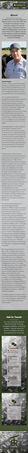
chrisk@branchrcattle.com (15, 383)
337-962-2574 (13, 369)
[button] (11, 5)
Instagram (11, 416)
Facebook (11, 410)
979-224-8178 (13, 380)
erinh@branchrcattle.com (15, 372)
